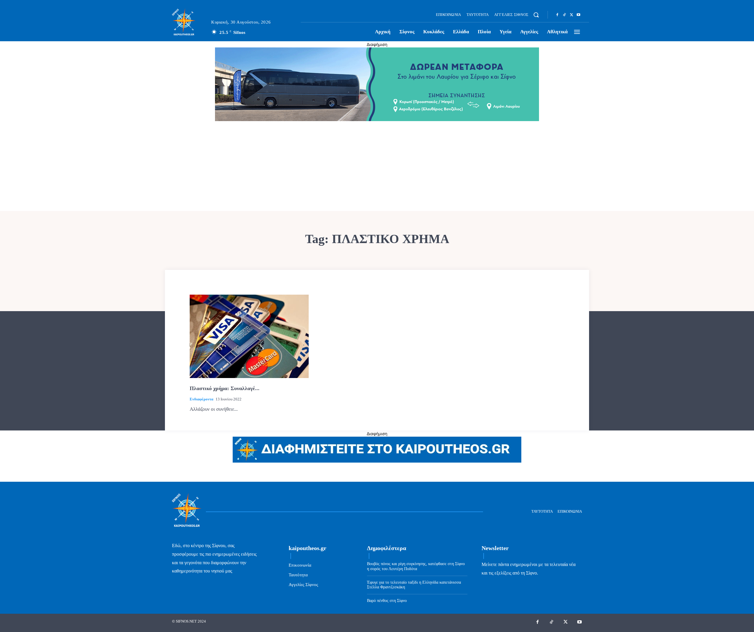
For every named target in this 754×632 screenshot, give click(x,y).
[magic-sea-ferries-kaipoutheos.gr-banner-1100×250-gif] (377, 119)
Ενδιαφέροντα (201, 399)
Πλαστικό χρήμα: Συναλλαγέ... (224, 388)
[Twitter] (571, 15)
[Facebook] (557, 15)
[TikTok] (564, 15)
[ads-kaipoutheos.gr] (377, 460)
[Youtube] (578, 15)
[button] (536, 15)
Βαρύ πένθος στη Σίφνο (387, 600)
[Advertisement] (377, 167)
